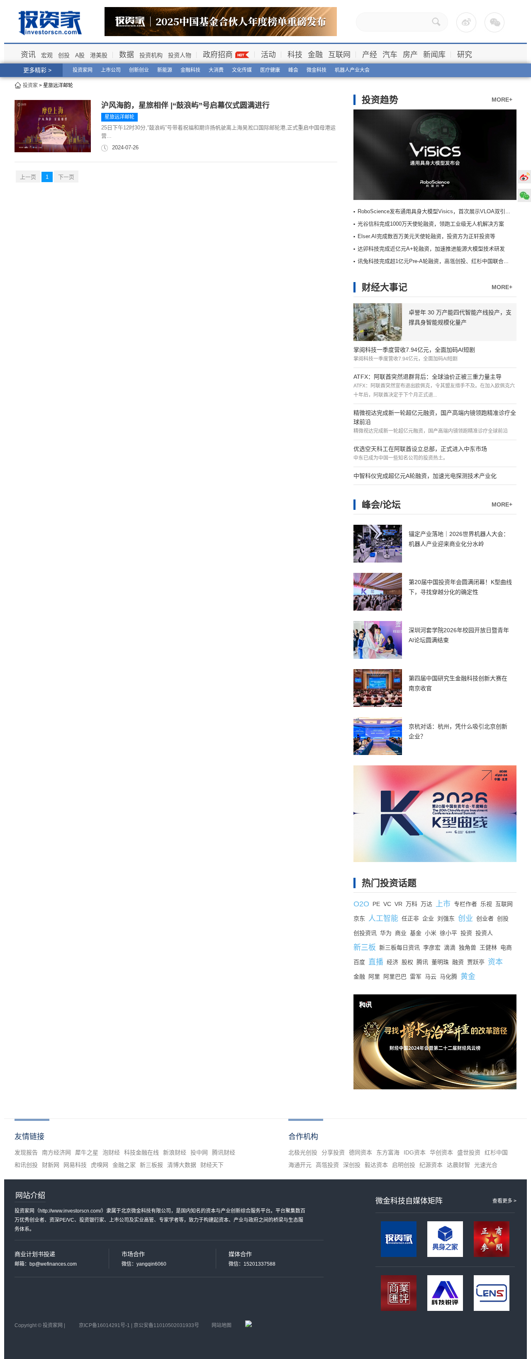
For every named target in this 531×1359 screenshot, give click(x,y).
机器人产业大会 (352, 70)
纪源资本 (431, 1165)
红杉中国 (496, 1152)
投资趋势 (380, 100)
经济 (392, 962)
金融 (315, 55)
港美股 (98, 55)
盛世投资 (468, 1152)
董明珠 (440, 962)
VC (387, 904)
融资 (458, 962)
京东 (359, 918)
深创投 (351, 1165)
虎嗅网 (99, 1165)
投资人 (484, 933)
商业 (401, 933)
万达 (426, 904)
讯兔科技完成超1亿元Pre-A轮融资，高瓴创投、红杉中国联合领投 (436, 261)
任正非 (410, 918)
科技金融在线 (141, 1152)
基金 (415, 933)
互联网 (339, 55)
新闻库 (434, 55)
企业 (428, 918)
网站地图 (221, 1325)
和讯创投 (26, 1165)
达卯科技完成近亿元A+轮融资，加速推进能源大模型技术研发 (431, 249)
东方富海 (387, 1152)
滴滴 (449, 947)
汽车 (389, 55)
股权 (407, 962)
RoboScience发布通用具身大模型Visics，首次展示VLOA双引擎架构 (439, 211)
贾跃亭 (476, 962)
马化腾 (448, 976)
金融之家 (124, 1165)
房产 (410, 55)
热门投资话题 (389, 883)
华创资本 (441, 1152)
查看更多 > (504, 1201)
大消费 (216, 70)
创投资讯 (365, 933)
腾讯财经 (223, 1152)
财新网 (50, 1165)
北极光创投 (302, 1152)
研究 (464, 55)
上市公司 (111, 70)
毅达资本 (376, 1165)
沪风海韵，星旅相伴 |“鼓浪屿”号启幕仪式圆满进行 (185, 105)
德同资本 (360, 1152)
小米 (430, 933)
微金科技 (316, 70)
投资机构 (151, 55)
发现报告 (26, 1152)
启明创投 (403, 1165)
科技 (294, 55)
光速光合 (485, 1165)
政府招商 (218, 55)
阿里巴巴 (395, 976)
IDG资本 (415, 1152)
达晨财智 (458, 1165)
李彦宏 (432, 947)
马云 (430, 976)
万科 (411, 904)
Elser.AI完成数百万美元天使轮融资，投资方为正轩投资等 (426, 236)
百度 (359, 962)
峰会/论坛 (381, 504)
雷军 (415, 976)
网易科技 (75, 1165)
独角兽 (467, 947)
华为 (386, 933)
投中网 (199, 1152)
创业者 (485, 918)
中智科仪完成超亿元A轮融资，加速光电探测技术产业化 (425, 475)
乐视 (486, 904)
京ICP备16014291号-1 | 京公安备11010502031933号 (139, 1325)
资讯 (28, 55)
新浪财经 (174, 1152)
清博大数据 (181, 1165)
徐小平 (448, 933)
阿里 (374, 976)
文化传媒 (242, 70)
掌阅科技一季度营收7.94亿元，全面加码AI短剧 (414, 349)
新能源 (164, 70)
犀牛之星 (86, 1152)
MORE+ (502, 99)
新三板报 (151, 1165)
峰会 (293, 70)
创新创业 (139, 70)
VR (398, 904)
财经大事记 (384, 287)
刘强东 (446, 918)
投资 (466, 933)
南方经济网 (56, 1152)
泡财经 (111, 1152)
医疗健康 (270, 70)
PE (376, 904)
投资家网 (83, 70)
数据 (126, 55)
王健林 (488, 947)
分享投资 (333, 1152)
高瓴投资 (327, 1165)
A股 (80, 55)
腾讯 (422, 962)
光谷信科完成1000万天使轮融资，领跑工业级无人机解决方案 (431, 224)
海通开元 (300, 1165)
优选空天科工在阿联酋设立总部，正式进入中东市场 (420, 449)
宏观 (47, 55)
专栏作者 (465, 904)
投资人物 (179, 55)
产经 (369, 55)
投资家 (30, 85)
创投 (64, 55)
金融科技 (190, 70)
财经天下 (212, 1165)
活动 (268, 55)
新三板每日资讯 (399, 947)
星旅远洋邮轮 (119, 117)
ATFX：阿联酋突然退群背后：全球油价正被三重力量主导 (427, 376)
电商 (506, 947)
